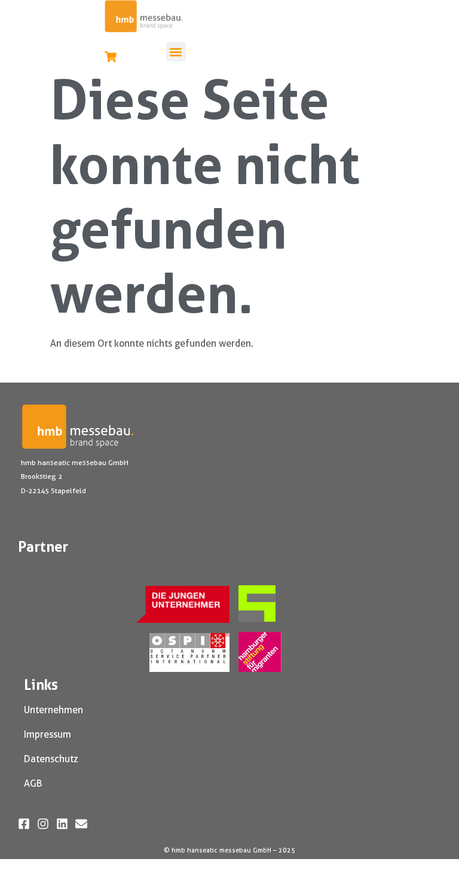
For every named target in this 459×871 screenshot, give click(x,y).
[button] (176, 52)
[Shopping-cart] (111, 57)
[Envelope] (81, 824)
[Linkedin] (62, 824)
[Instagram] (43, 824)
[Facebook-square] (24, 824)
